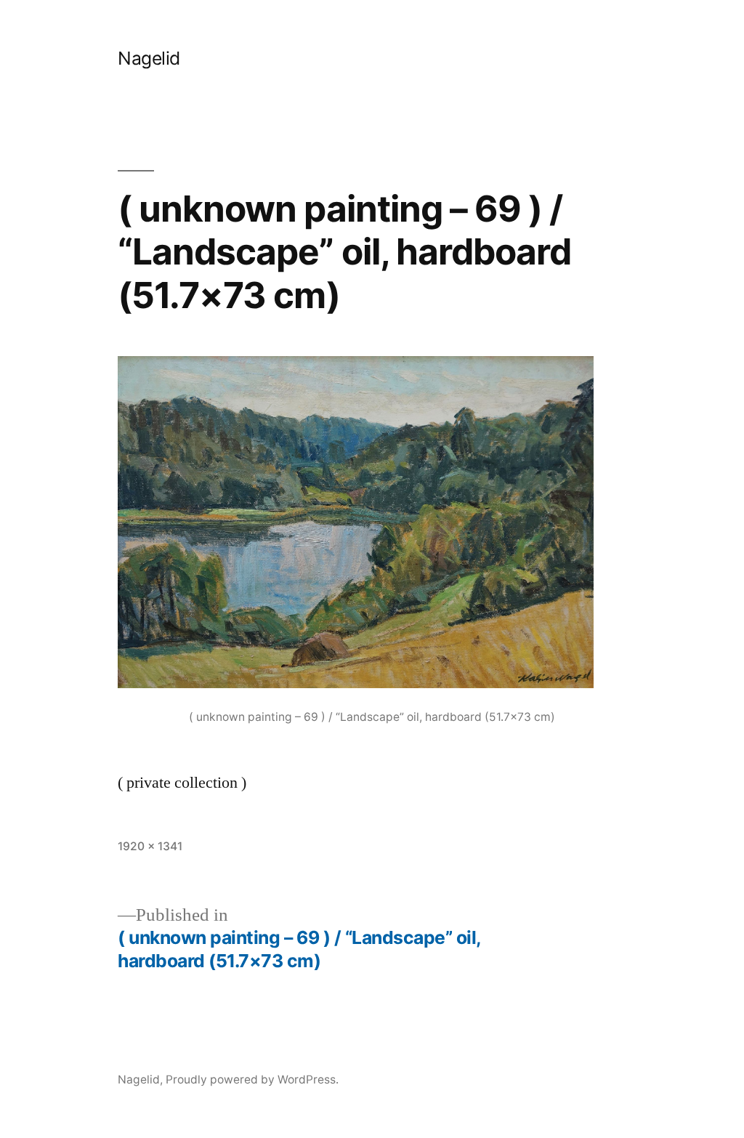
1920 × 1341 (150, 846)
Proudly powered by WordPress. (252, 1079)
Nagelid (149, 58)
